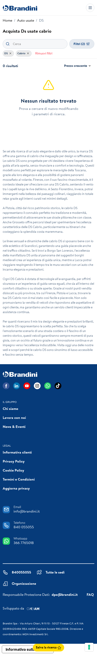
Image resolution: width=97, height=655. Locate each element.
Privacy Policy (14, 461)
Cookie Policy (13, 470)
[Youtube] (26, 385)
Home (7, 20)
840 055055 (24, 526)
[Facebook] (6, 385)
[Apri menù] (90, 8)
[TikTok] (58, 385)
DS (6, 53)
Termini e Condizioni (19, 479)
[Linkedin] (16, 385)
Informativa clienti (17, 452)
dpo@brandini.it (65, 594)
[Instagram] (37, 385)
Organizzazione (24, 583)
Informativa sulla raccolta (28, 649)
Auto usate (25, 20)
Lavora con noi (14, 417)
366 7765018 (24, 542)
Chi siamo (10, 408)
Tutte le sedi (55, 572)
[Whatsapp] (47, 385)
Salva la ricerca (46, 647)
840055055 (21, 572)
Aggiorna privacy (16, 488)
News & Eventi (14, 426)
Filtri (79, 44)
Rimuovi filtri (43, 53)
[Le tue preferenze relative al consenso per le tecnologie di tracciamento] (89, 647)
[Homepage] (20, 8)
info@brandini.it (27, 511)
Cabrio (21, 53)
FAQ (90, 594)
